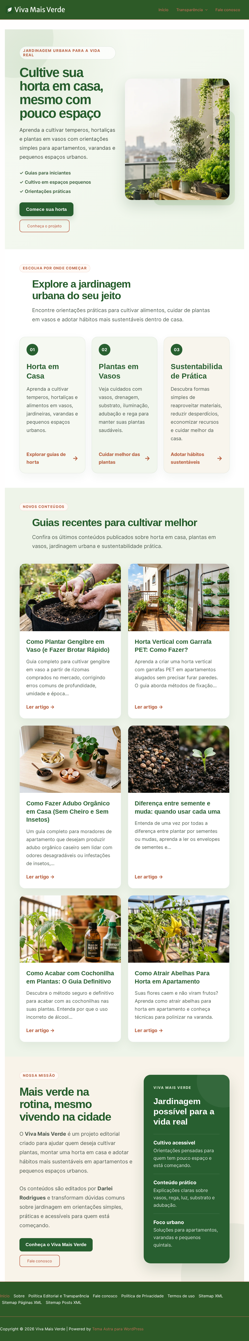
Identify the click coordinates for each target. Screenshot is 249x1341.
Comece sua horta (46, 209)
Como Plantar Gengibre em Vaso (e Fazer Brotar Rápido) (67, 645)
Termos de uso (181, 1295)
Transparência (189, 9)
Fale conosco (227, 9)
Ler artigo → (40, 707)
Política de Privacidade (142, 1295)
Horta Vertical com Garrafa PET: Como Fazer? (173, 645)
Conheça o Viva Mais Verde (56, 1244)
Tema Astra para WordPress (117, 1328)
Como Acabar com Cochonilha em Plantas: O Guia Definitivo (70, 977)
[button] (205, 9)
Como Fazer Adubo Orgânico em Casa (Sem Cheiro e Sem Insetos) (68, 811)
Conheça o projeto (44, 226)
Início (164, 9)
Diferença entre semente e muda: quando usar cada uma (177, 807)
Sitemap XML (211, 1295)
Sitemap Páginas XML (22, 1302)
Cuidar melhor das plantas (125, 458)
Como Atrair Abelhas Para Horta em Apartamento (172, 977)
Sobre (19, 1295)
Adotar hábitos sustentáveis (196, 458)
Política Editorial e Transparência (58, 1295)
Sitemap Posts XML (63, 1302)
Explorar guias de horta (52, 458)
